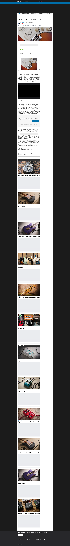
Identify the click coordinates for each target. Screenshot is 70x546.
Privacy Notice (22, 123)
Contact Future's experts (30, 537)
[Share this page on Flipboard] (22, 23)
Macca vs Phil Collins (33, 13)
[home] (18, 3)
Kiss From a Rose (48, 13)
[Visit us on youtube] (42, 1)
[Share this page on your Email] (23, 23)
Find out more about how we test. (35, 56)
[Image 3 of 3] (38, 64)
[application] (29, 91)
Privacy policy (45, 537)
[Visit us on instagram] (41, 1)
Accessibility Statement (38, 539)
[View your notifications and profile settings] (49, 1)
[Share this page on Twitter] (19, 23)
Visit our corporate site (44, 532)
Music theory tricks (41, 13)
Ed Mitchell (26, 22)
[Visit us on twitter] (40, 1)
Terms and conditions (37, 537)
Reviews (23, 22)
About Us (19, 537)
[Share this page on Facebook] (18, 23)
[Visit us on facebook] (39, 1)
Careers (44, 539)
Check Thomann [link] (21, 49)
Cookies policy (20, 539)
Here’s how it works (38, 25)
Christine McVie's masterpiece (25, 13)
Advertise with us (29, 539)
